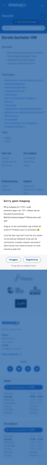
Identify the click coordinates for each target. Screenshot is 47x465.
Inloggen (13, 260)
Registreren (32, 260)
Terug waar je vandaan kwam (23, 266)
